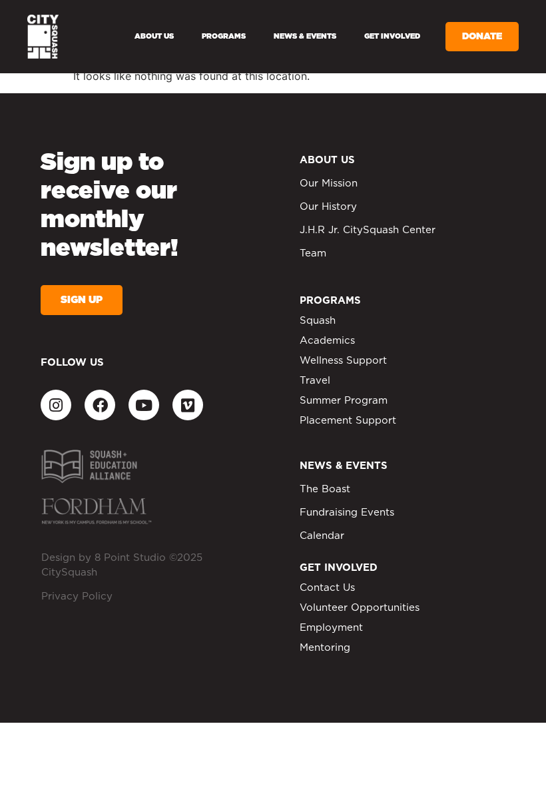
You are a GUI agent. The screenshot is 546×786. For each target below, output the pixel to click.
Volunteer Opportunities (359, 608)
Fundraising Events (347, 513)
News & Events (305, 36)
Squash (318, 321)
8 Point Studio (130, 558)
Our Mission (329, 184)
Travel (315, 381)
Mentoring (325, 648)
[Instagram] (56, 405)
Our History (328, 207)
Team (313, 253)
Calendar (322, 536)
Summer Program (344, 401)
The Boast (325, 489)
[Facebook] (100, 405)
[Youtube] (144, 405)
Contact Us (327, 588)
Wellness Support (343, 361)
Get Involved (392, 36)
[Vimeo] (187, 405)
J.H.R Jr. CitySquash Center (367, 230)
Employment (331, 628)
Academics (327, 341)
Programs (224, 36)
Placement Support (348, 421)
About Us (154, 36)
